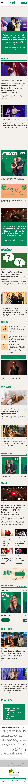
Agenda (4, 322)
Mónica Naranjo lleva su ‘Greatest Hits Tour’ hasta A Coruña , (17, 329)
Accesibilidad (6, 763)
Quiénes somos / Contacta (7, 762)
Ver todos (24, 454)
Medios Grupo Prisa (14, 775)
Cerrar (19, 625)
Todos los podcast (21, 586)
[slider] (14, 778)
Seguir (5, 620)
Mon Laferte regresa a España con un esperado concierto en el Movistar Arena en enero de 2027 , (17, 348)
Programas (6, 453)
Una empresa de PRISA (14, 771)
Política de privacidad (15, 763)
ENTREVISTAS (6, 629)
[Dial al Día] (11, 602)
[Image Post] (14, 111)
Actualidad (6, 386)
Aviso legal (24, 762)
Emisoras (17, 762)
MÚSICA (4, 58)
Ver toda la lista (13, 357)
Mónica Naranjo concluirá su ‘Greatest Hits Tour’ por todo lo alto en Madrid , (17, 338)
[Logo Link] (12, 2)
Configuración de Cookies (17, 765)
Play (25, 781)
